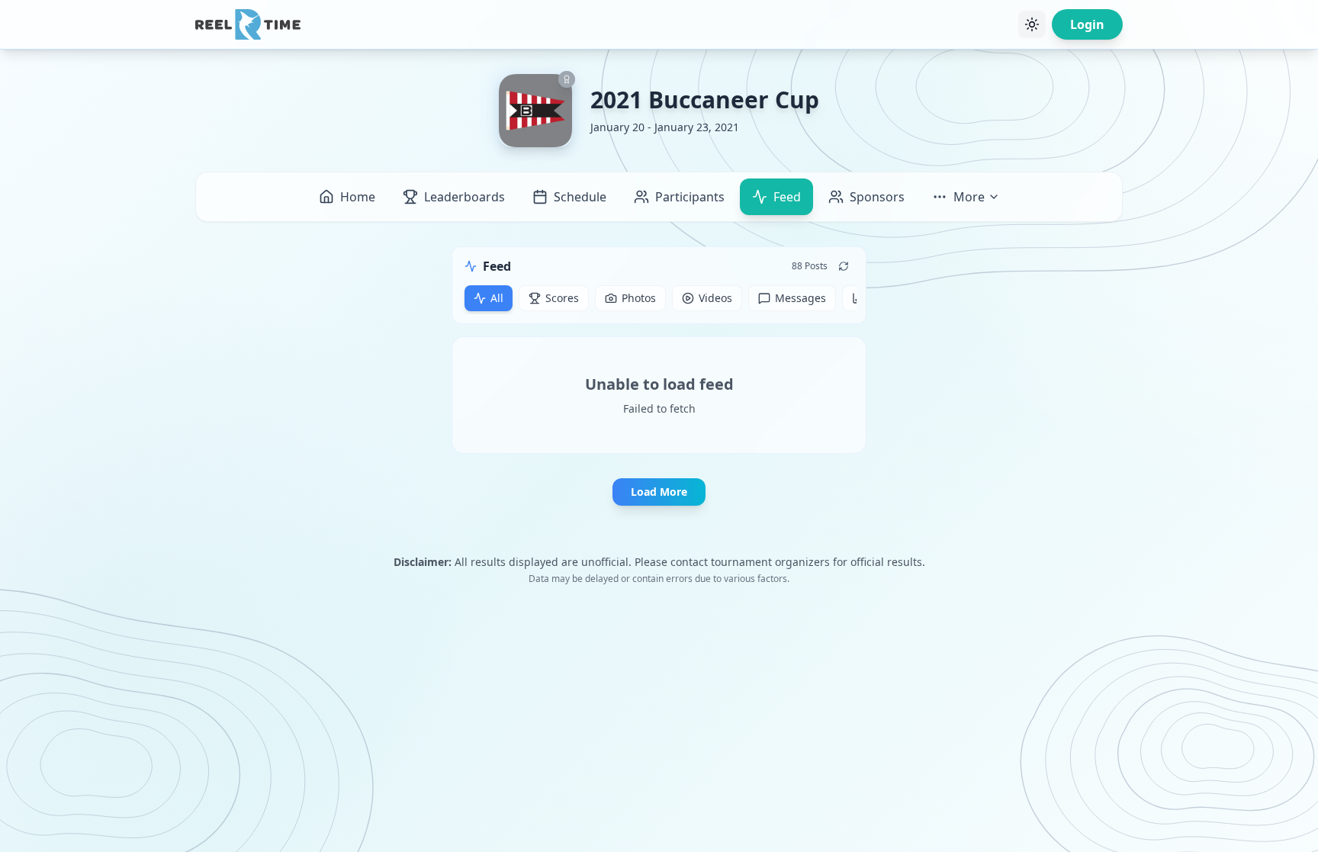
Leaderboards (464, 196)
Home (357, 196)
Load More (659, 491)
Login (1087, 24)
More (969, 196)
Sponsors (877, 196)
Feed (787, 196)
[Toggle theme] (1032, 24)
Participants (690, 196)
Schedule (580, 196)
